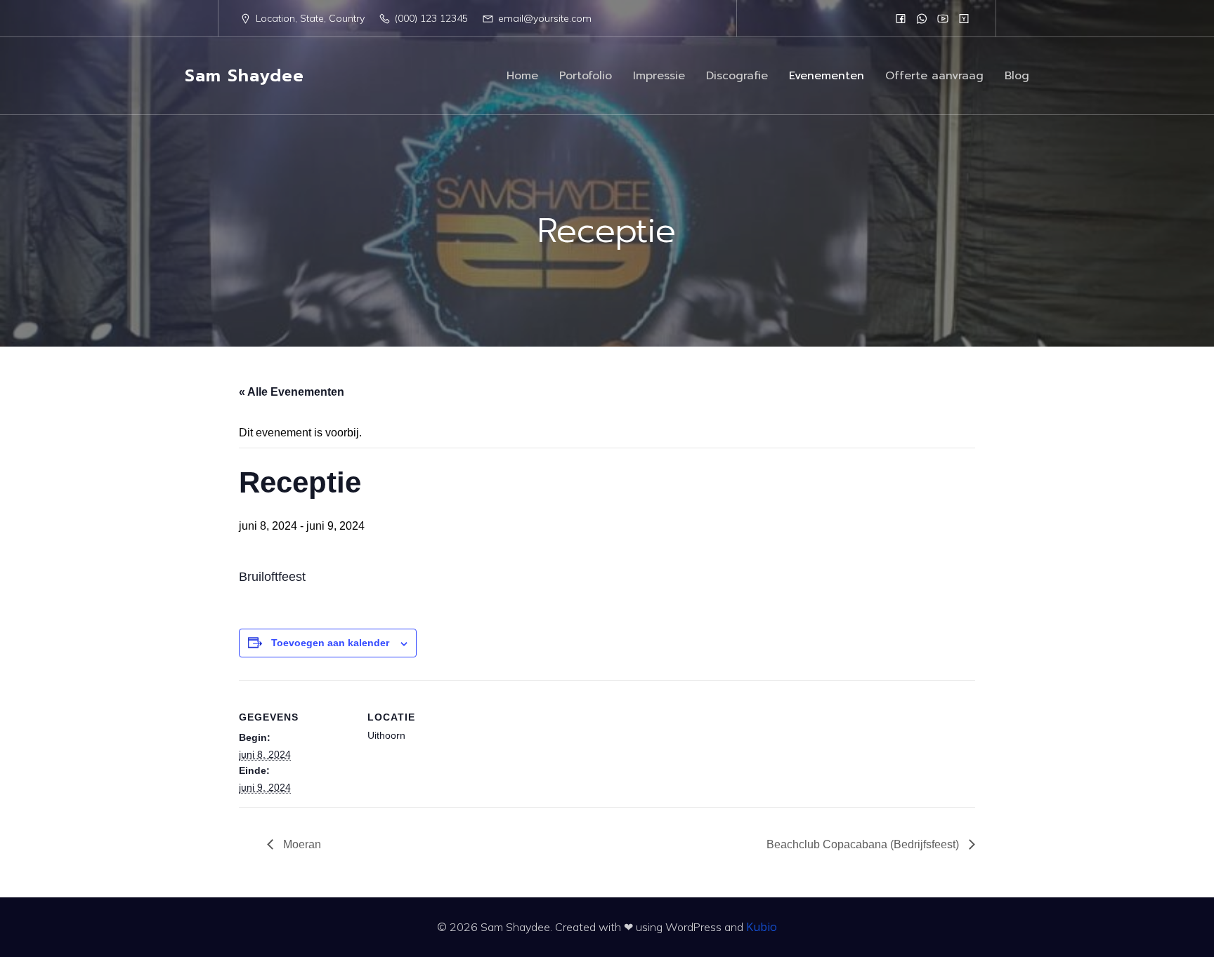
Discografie (737, 75)
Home (522, 75)
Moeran (300, 844)
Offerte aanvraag (934, 75)
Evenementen (826, 75)
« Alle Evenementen (291, 392)
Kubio (761, 927)
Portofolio (585, 75)
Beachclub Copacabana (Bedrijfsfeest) (864, 844)
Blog (1017, 75)
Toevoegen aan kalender (330, 642)
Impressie (659, 75)
